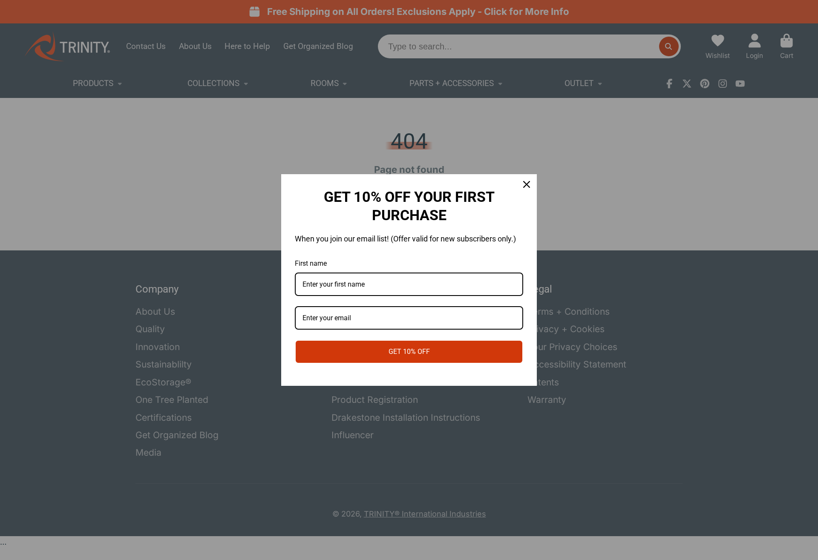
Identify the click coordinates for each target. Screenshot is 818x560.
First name (311, 263)
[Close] (526, 184)
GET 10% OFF (409, 351)
